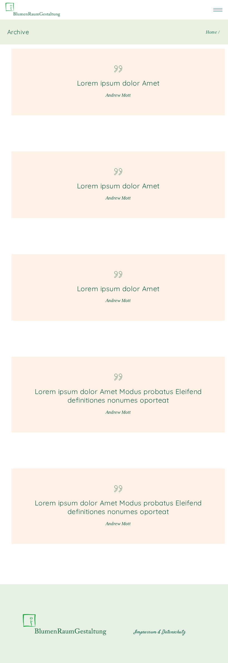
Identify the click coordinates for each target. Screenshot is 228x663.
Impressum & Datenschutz (159, 632)
